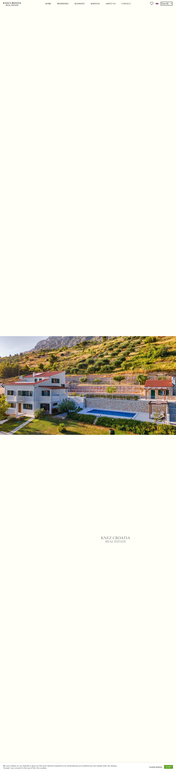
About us (111, 4)
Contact (126, 4)
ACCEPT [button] (168, 767)
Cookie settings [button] (155, 767)
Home (48, 4)
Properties (62, 4)
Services (95, 4)
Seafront (79, 4)
